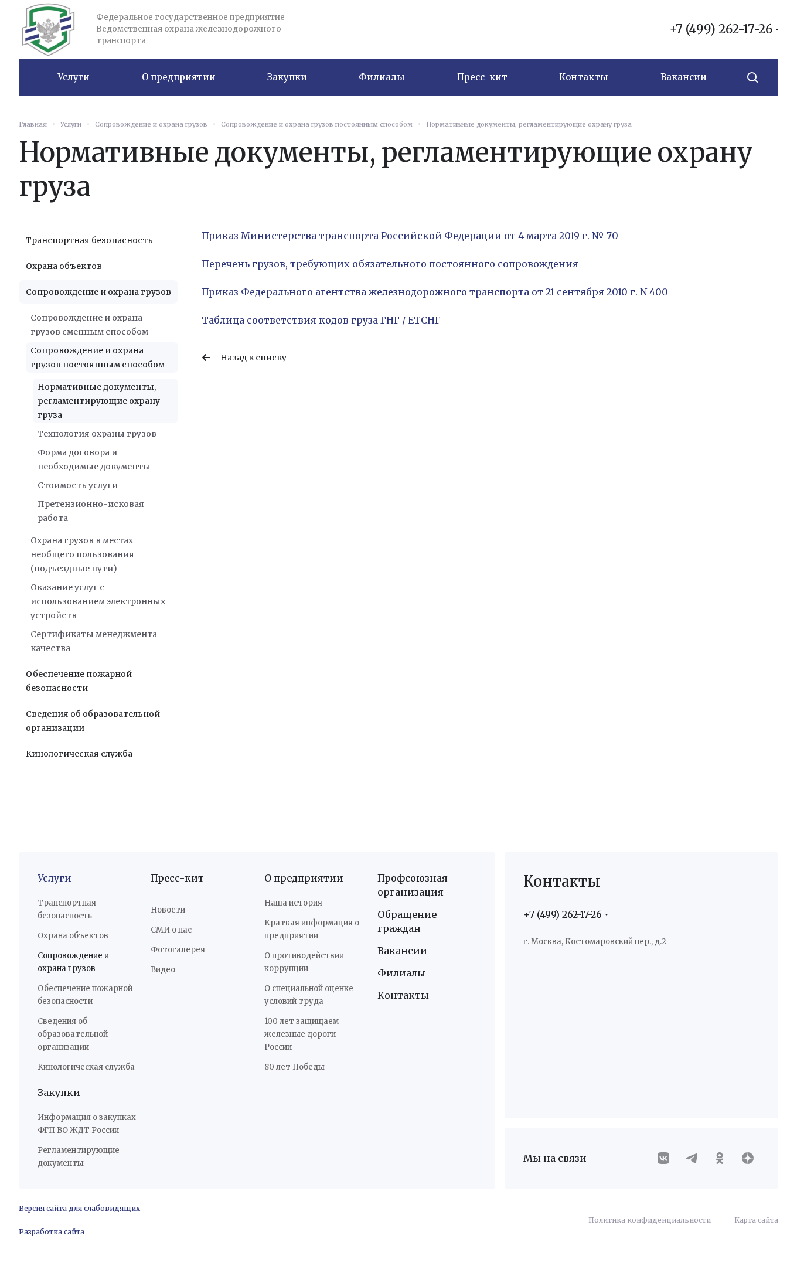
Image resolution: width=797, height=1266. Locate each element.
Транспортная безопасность (89, 240)
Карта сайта (756, 1220)
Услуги (54, 878)
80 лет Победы (294, 1067)
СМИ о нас (171, 930)
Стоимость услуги (78, 485)
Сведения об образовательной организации (93, 721)
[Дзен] (747, 1158)
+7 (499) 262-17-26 (720, 29)
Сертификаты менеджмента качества (93, 641)
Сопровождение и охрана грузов (98, 292)
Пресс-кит (177, 878)
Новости (168, 910)
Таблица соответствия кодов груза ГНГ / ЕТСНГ (321, 320)
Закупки (59, 1092)
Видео (163, 970)
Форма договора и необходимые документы (94, 459)
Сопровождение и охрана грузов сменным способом (89, 324)
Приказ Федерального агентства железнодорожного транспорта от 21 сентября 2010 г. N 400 (435, 292)
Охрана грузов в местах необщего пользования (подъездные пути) (82, 554)
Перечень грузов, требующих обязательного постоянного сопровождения (390, 264)
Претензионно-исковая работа (91, 511)
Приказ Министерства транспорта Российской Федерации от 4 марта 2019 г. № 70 (410, 235)
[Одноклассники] (719, 1158)
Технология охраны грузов (97, 433)
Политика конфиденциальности (649, 1220)
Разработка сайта (51, 1231)
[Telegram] (691, 1158)
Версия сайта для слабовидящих (79, 1208)
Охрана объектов (64, 266)
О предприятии (303, 878)
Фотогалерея (178, 950)
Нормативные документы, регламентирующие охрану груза (99, 401)
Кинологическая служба (79, 753)
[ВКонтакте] (663, 1158)
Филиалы (401, 973)
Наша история (293, 903)
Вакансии (402, 951)
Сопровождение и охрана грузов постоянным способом (97, 357)
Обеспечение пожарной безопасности (79, 681)
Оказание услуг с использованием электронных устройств (97, 601)
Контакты (403, 995)
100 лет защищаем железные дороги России (301, 1034)
